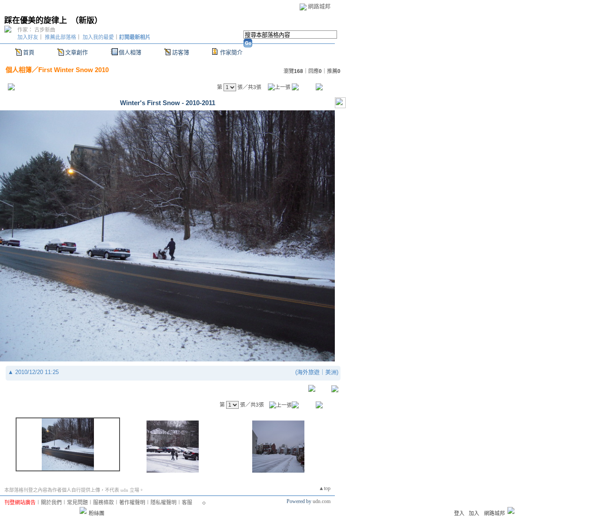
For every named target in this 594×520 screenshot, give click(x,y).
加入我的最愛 (98, 37)
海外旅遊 (308, 372)
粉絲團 (96, 513)
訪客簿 (180, 52)
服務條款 (103, 503)
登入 (459, 513)
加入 (474, 513)
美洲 (331, 372)
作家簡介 (231, 52)
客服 (187, 503)
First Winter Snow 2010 (73, 69)
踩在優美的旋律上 (35, 20)
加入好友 (27, 37)
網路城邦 (319, 6)
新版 (86, 20)
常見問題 (77, 503)
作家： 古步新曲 (36, 30)
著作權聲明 (132, 503)
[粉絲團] (83, 510)
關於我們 (51, 503)
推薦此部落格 (60, 37)
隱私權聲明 (163, 503)
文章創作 (76, 52)
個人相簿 (130, 52)
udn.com (321, 501)
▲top (324, 488)
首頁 (28, 52)
